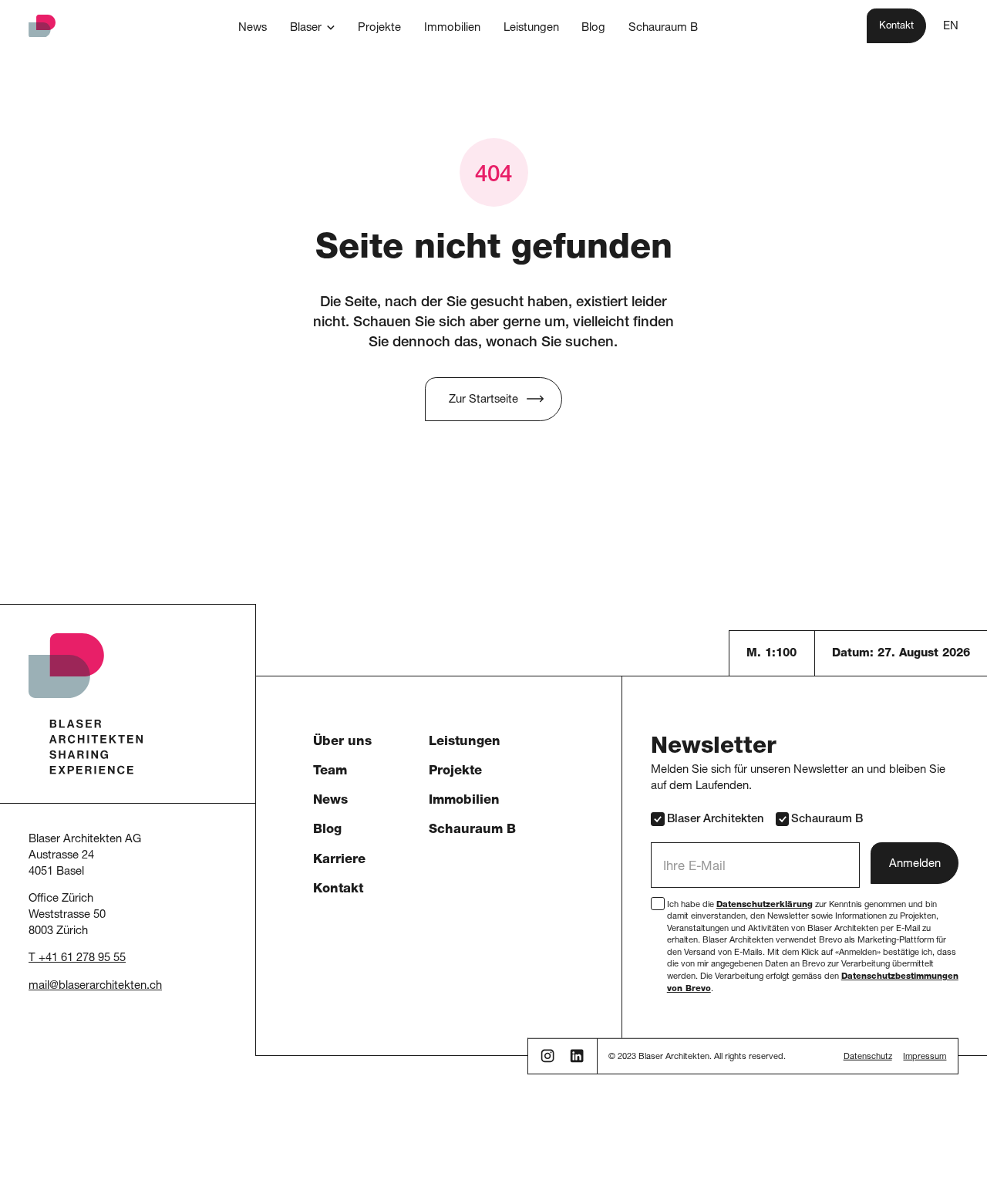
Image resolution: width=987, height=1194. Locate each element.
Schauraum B (472, 830)
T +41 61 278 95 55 (77, 958)
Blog (327, 830)
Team (330, 771)
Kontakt (338, 889)
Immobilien (464, 801)
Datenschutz (868, 1057)
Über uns (342, 742)
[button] (312, 28)
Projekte (455, 771)
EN (950, 26)
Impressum (924, 1057)
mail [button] (39, 986)
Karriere (339, 860)
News (330, 801)
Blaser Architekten (715, 819)
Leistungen (464, 742)
